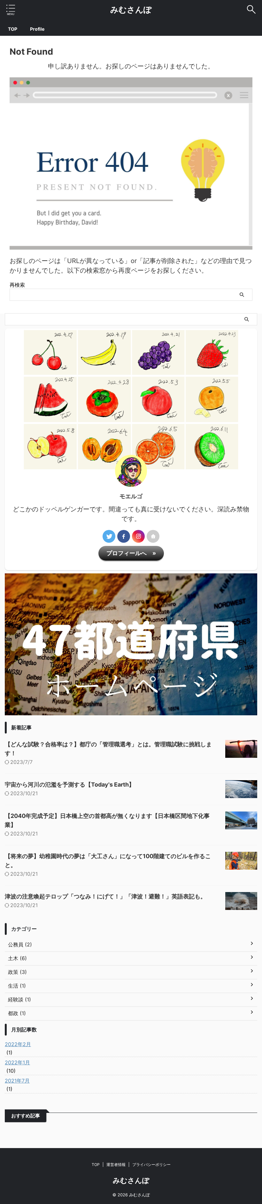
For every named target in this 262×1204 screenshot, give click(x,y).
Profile (37, 29)
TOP (12, 29)
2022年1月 (17, 1062)
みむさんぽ (131, 9)
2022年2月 (18, 1044)
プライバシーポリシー (151, 1164)
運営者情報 (116, 1164)
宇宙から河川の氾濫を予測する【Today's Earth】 (70, 784)
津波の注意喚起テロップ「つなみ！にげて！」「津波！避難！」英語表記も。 (105, 896)
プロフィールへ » (131, 553)
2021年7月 (17, 1080)
